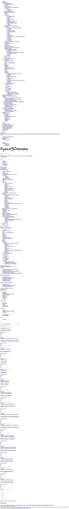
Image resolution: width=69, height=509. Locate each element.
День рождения (7, 202)
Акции (4, 162)
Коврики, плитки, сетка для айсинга (11, 25)
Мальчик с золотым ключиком (10, 116)
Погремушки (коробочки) (9, 220)
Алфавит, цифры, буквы (9, 4)
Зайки (6, 185)
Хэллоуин (6, 205)
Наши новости (5, 163)
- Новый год (9, 40)
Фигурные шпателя (8, 106)
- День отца (9, 37)
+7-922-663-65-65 (29, 155)
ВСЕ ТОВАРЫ (5, 2)
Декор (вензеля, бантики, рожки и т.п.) (12, 7)
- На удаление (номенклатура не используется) (15, 52)
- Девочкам (9, 9)
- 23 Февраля (9, 28)
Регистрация (7, 145)
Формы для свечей (6, 112)
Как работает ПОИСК (7, 124)
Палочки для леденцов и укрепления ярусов (13, 97)
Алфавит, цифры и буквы (9, 83)
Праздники (7, 26)
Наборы (6, 64)
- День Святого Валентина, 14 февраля (14, 27)
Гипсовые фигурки (8, 109)
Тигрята (6, 191)
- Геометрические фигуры (11, 50)
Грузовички (7, 115)
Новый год (7, 207)
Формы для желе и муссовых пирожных (12, 47)
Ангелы (6, 5)
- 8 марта (8, 29)
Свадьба (6, 201)
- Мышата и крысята (10, 21)
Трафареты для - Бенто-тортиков (11, 263)
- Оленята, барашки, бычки (12, 22)
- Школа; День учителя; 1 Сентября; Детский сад (16, 36)
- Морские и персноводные (12, 20)
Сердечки (6, 221)
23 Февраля (7, 195)
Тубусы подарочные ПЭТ (9, 98)
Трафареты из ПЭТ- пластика (10, 262)
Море (6, 63)
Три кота (6, 118)
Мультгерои (5, 113)
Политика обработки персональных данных (36, 505)
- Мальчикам (9, 10)
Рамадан (6, 200)
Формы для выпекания (9, 46)
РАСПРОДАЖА (8, 57)
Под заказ (6, 66)
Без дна (6, 222)
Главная (4, 310)
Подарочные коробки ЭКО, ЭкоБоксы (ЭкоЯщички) (14, 101)
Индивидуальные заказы (43, 133)
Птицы (6, 190)
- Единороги (9, 17)
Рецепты (4, 138)
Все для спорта (7, 6)
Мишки (6, 187)
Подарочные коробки (9, 67)
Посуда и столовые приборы (10, 12)
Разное (6, 69)
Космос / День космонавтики (10, 62)
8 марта (6, 196)
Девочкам (6, 176)
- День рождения (10, 35)
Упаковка (4, 96)
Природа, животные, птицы (10, 68)
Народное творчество (9, 11)
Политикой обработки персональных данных (20, 508)
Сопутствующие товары (9, 111)
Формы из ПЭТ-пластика (7, 94)
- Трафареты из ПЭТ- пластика (12, 92)
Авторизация (7, 144)
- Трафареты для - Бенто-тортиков (13, 93)
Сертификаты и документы (8, 126)
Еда (5, 14)
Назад (4, 1)
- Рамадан (8, 33)
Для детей (6, 8)
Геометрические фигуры (9, 217)
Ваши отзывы (5, 129)
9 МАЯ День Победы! (9, 198)
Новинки (4, 302)
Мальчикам (7, 177)
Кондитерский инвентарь (7, 102)
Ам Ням (6, 121)
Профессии (7, 42)
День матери (7, 206)
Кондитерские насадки (9, 103)
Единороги (7, 184)
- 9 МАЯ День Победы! (11, 31)
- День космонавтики (11, 30)
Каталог (3, 167)
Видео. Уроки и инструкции (8, 136)
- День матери (9, 39)
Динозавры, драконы (8, 183)
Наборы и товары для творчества (9, 108)
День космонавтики (8, 197)
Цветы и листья (8, 55)
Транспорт (7, 44)
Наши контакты (51, 133)
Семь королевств (8, 117)
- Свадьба (8, 34)
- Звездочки (9, 51)
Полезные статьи (6, 137)
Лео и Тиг (6, 120)
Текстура (6, 71)
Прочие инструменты (9, 107)
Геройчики (7, 114)
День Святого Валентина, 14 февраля (11, 194)
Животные (7, 15)
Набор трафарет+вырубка (9, 261)
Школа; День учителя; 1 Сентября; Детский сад (13, 203)
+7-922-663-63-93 (3, 156)
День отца (6, 204)
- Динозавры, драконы (11, 16)
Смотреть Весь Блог (6, 139)
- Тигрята (8, 24)
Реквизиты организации (34, 133)
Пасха (6, 199)
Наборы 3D (7, 65)
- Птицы (8, 23)
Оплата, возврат (14, 505)
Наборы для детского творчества (11, 110)
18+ (5, 56)
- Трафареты (9, 84)
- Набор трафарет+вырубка (12, 91)
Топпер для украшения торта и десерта (10, 95)
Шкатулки (7, 13)
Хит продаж (5, 303)
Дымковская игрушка (9, 60)
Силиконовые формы (6, 3)
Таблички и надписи (8, 43)
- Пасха (8, 32)
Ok (30, 508)
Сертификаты (5, 164)
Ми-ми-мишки (7, 119)
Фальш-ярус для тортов (9, 105)
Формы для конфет (8, 48)
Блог (3, 130)
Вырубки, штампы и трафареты (8, 58)
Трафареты (7, 255)
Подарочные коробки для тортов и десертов (13, 99)
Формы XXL (7, 45)
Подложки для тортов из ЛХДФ (11, 104)
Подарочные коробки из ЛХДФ (10, 100)
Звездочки (7, 218)
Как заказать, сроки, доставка (8, 125)
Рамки (6, 70)
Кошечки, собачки (8, 186)
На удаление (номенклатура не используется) (13, 219)
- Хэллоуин (9, 38)
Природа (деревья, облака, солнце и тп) (12, 41)
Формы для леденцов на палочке (11, 49)
